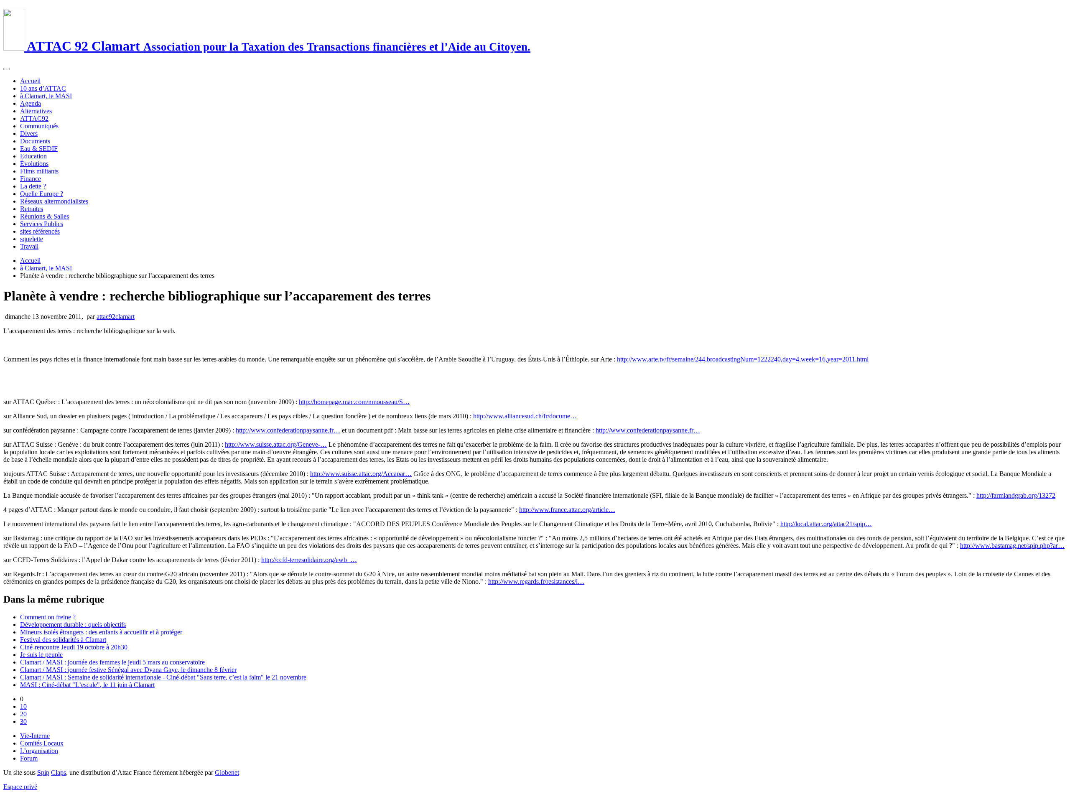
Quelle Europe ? (41, 193)
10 (23, 706)
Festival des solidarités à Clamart (63, 639)
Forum (29, 758)
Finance (30, 178)
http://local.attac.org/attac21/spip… (826, 523)
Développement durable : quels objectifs (73, 624)
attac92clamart (116, 316)
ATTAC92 (34, 118)
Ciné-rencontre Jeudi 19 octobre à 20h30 (73, 647)
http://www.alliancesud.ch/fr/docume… (525, 416)
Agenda (30, 103)
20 (23, 714)
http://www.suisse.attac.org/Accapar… (361, 473)
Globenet (227, 772)
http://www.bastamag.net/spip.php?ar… (1012, 545)
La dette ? (33, 186)
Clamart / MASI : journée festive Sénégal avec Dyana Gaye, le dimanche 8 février (128, 669)
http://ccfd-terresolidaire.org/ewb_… (309, 559)
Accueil (30, 80)
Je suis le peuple (41, 654)
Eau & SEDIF (39, 148)
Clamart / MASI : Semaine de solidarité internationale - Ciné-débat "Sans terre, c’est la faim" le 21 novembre (163, 677)
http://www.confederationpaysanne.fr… (288, 430)
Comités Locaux (42, 743)
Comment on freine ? (48, 617)
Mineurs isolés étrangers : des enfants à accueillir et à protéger (101, 632)
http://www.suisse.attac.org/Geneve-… (276, 444)
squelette (31, 238)
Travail (29, 246)
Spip (43, 772)
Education (33, 156)
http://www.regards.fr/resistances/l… (536, 581)
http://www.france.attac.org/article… (567, 509)
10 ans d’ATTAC (43, 88)
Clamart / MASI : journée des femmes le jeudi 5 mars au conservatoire (112, 662)
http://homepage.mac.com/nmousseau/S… (354, 401)
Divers (29, 133)
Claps (58, 772)
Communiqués (39, 126)
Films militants (39, 171)
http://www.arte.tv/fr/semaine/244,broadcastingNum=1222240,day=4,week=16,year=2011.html (743, 359)
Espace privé (20, 786)
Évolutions (34, 163)
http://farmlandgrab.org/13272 (1015, 495)
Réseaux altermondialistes (54, 201)
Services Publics (41, 223)
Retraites (31, 208)
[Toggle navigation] (6, 69)
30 (23, 721)
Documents (35, 141)
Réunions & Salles (44, 216)
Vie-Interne (35, 735)
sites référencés (40, 231)
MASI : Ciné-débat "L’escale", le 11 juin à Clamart (87, 684)
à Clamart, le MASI (46, 95)
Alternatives (36, 111)
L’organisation (39, 750)
